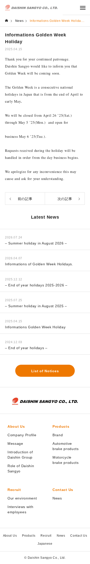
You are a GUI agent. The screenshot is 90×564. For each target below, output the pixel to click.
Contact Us (62, 490)
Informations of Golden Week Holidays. (39, 264)
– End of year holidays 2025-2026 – (36, 285)
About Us (16, 426)
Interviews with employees (21, 509)
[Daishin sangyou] (31, 7)
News (57, 498)
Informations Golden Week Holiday (35, 327)
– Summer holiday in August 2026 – (36, 243)
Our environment (22, 498)
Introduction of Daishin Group (20, 454)
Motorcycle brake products (65, 460)
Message (15, 444)
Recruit (14, 490)
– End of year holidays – (26, 348)
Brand (57, 435)
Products (61, 426)
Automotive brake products (65, 446)
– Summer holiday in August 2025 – (36, 306)
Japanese (45, 543)
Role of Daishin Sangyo (21, 468)
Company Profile (22, 435)
